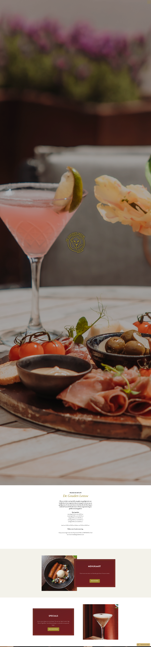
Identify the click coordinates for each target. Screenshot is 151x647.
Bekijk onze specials (53, 629)
